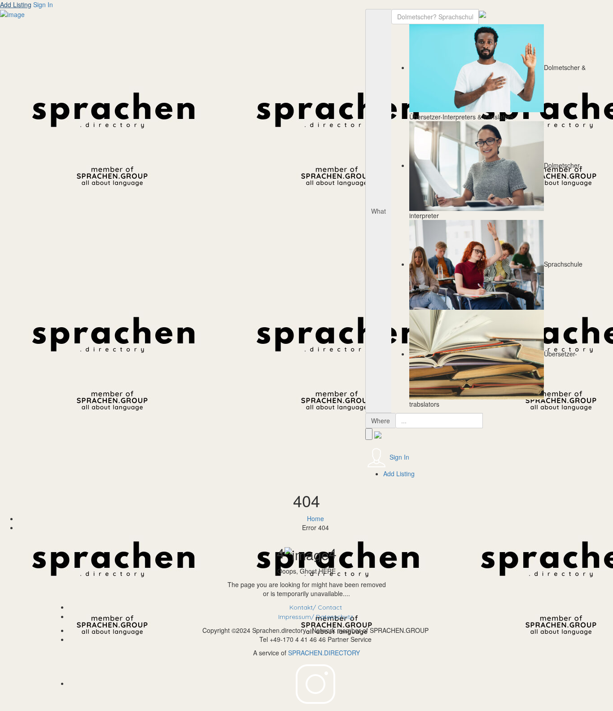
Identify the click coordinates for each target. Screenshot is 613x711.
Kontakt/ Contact (315, 607)
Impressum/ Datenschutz (315, 617)
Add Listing (15, 4)
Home (315, 518)
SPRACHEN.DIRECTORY (324, 652)
